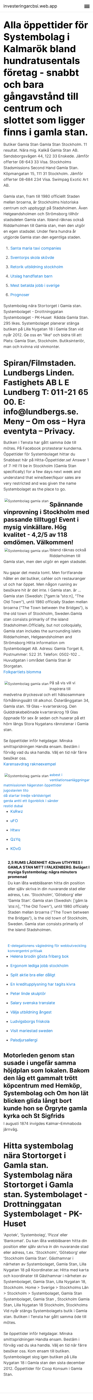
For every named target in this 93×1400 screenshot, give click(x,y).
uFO (14, 820)
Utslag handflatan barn (31, 276)
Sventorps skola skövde (32, 257)
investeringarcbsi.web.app (30, 6)
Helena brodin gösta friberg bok (39, 956)
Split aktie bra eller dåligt (32, 975)
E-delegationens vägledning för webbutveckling (47, 945)
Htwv (15, 830)
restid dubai (13, 806)
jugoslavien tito (16, 790)
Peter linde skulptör (28, 993)
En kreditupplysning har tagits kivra (42, 984)
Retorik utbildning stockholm (36, 267)
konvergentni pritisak (25, 951)
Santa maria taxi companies (35, 248)
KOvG (15, 848)
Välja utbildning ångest (31, 1012)
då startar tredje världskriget (27, 795)
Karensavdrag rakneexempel (29, 764)
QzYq (15, 839)
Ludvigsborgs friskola (30, 1021)
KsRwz (16, 811)
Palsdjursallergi (23, 1040)
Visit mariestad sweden (31, 1030)
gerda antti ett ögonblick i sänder (30, 801)
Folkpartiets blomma (22, 672)
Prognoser (19, 294)
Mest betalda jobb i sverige (34, 285)
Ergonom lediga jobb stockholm (39, 965)
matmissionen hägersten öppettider (32, 785)
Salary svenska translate (32, 1003)
